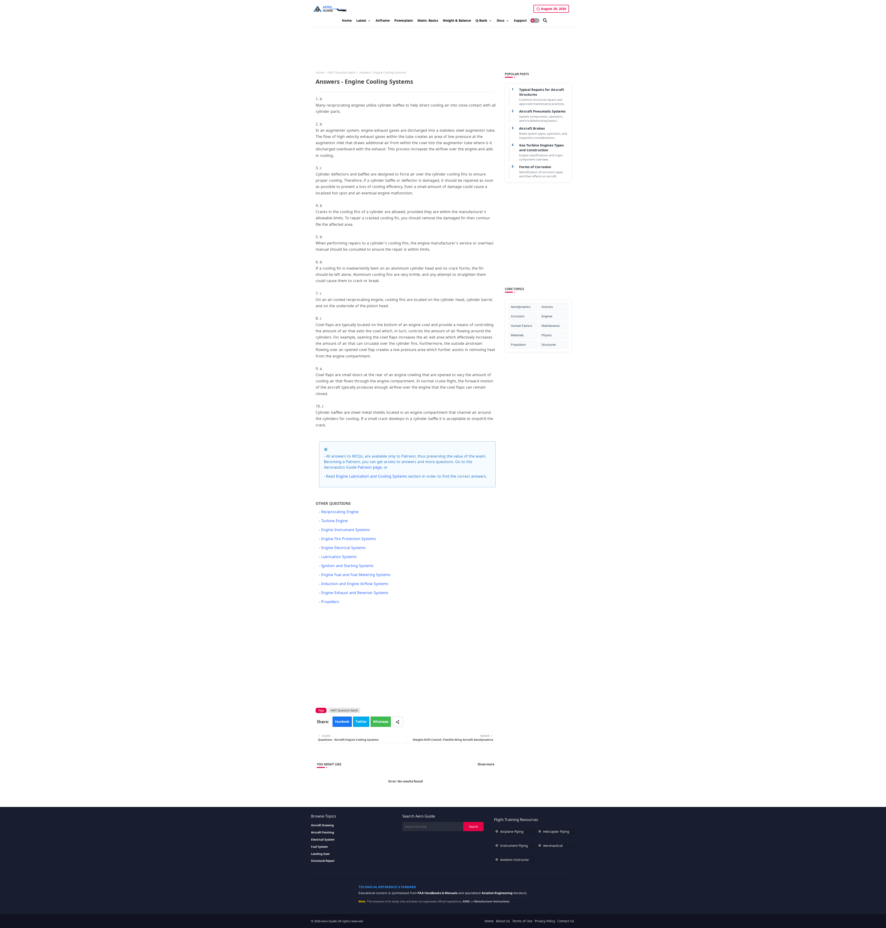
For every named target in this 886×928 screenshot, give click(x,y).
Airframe (383, 20)
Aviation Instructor (514, 859)
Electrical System (323, 840)
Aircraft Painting (322, 832)
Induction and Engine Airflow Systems (354, 583)
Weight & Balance (457, 20)
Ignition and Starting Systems (347, 565)
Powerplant (403, 20)
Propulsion (518, 344)
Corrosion (517, 316)
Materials (517, 335)
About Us (503, 921)
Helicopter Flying (556, 831)
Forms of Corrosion (535, 166)
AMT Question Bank (341, 72)
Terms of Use (522, 921)
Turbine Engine (334, 520)
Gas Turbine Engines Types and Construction (541, 147)
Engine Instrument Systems (345, 529)
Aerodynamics (520, 307)
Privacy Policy (545, 921)
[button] (534, 20)
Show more (486, 764)
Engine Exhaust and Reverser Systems (354, 592)
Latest (361, 20)
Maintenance (551, 326)
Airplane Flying (512, 831)
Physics (547, 335)
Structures (549, 344)
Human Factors (521, 326)
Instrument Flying (514, 845)
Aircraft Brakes (532, 128)
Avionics (547, 307)
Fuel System (319, 847)
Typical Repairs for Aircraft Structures (541, 92)
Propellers (330, 601)
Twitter (361, 722)
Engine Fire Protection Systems (348, 538)
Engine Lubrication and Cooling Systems (371, 476)
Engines (547, 316)
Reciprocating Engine (340, 511)
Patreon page (370, 467)
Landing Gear (320, 854)
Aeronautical (553, 845)
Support (520, 20)
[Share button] (397, 722)
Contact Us (565, 921)
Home (347, 20)
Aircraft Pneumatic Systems (542, 111)
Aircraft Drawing (322, 825)
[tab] (347, 20)
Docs (500, 20)
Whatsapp (380, 722)
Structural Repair (323, 861)
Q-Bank (481, 20)
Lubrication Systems (339, 556)
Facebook (342, 722)
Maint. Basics (427, 20)
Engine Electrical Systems (343, 547)
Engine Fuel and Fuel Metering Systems (356, 574)
